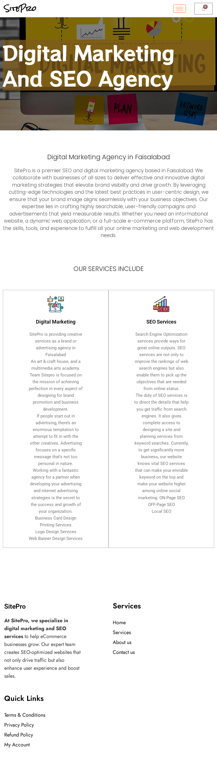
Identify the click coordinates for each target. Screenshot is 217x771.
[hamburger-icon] (179, 9)
